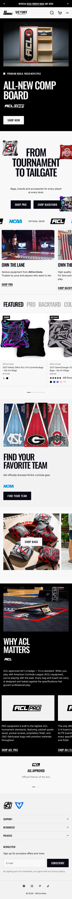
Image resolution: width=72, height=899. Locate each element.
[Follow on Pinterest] (40, 886)
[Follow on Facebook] (24, 886)
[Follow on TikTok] (48, 886)
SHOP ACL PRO (10, 750)
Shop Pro (7, 284)
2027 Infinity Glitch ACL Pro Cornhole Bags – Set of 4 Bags (23, 369)
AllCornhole (8, 364)
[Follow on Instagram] (32, 886)
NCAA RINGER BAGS (35, 3)
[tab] (13, 304)
